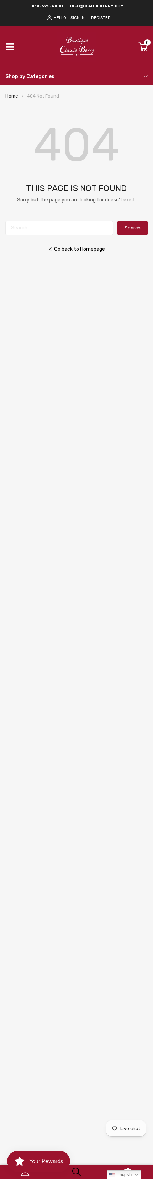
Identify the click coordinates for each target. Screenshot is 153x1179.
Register (101, 18)
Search (133, 228)
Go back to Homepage (79, 249)
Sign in (77, 18)
